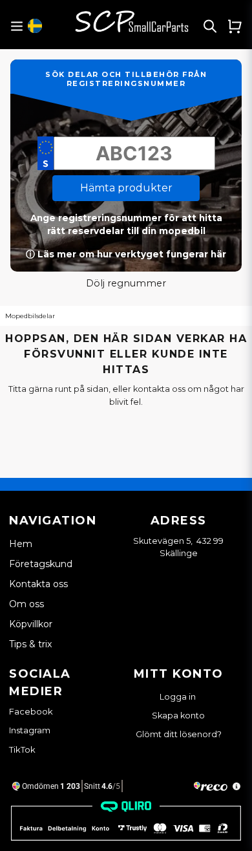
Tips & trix (30, 644)
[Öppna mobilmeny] (16, 26)
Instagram (29, 730)
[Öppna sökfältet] (210, 26)
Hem (20, 544)
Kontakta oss (38, 584)
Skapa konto (178, 715)
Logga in (179, 697)
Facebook (31, 711)
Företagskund (40, 564)
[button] (35, 26)
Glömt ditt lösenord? (179, 734)
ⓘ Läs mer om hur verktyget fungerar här (126, 254)
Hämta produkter (126, 188)
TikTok (22, 749)
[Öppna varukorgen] (234, 26)
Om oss (26, 604)
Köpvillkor (30, 624)
